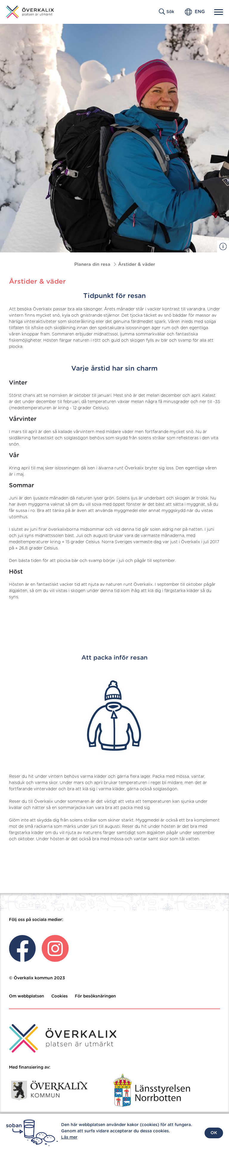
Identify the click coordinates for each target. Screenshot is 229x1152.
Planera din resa (92, 264)
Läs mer (69, 1137)
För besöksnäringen (95, 996)
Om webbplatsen (26, 996)
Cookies (59, 996)
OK (214, 1133)
